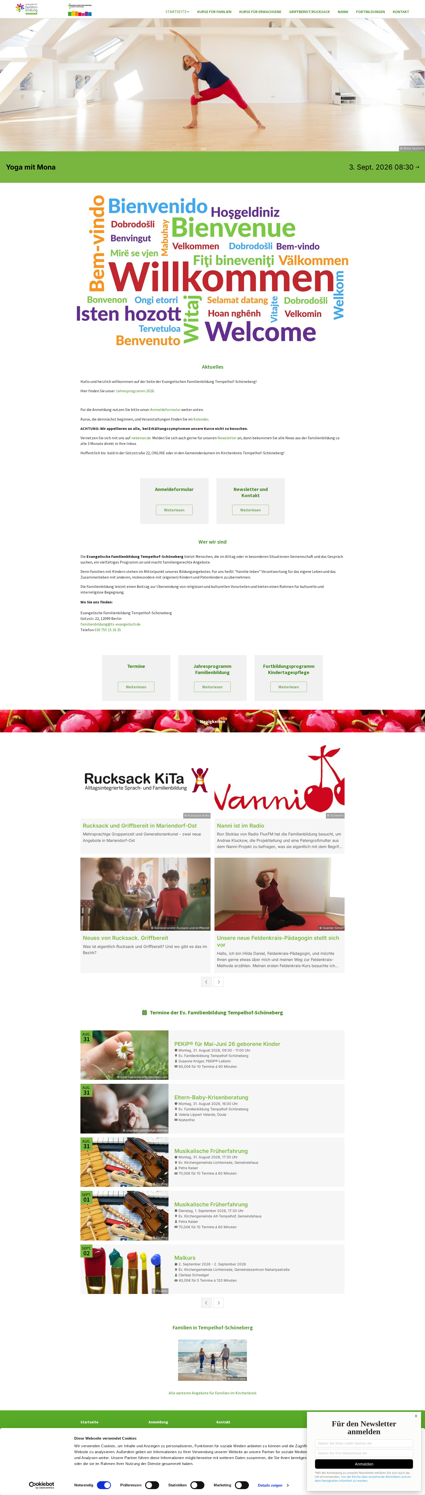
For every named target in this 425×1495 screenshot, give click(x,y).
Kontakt (401, 11)
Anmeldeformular (165, 409)
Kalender (200, 419)
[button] (174, 510)
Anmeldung (158, 1422)
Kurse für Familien (214, 11)
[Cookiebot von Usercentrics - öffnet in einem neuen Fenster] (41, 1485)
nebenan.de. (141, 437)
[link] (177, 11)
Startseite (176, 11)
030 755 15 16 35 (107, 629)
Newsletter (227, 437)
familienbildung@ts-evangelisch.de (110, 624)
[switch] (152, 1485)
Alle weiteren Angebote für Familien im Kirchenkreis (213, 1392)
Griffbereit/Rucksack (309, 11)
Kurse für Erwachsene (260, 11)
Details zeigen (270, 1485)
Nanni (343, 11)
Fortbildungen (370, 11)
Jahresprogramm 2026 (135, 390)
